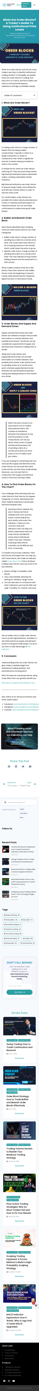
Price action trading (27, 35)
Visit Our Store (26, 5)
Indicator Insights (12, 1040)
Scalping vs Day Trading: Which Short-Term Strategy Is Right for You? (23, 894)
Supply (22, 809)
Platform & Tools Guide (13, 1197)
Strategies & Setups (22, 33)
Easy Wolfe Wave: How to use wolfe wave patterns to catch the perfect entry (23, 881)
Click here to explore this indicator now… (19, 683)
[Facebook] (4, 1381)
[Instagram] (9, 1381)
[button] (34, 95)
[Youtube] (13, 1381)
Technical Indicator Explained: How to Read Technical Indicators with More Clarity (23, 849)
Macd (21, 817)
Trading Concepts (12, 1092)
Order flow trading (15, 35)
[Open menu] (34, 5)
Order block (23, 813)
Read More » (14, 854)
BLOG (19, 5)
